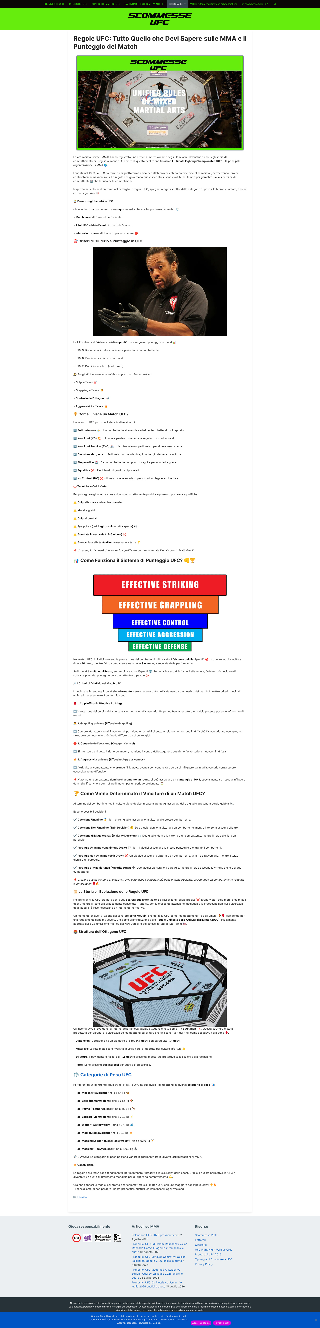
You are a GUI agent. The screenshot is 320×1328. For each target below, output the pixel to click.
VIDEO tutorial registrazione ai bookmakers (213, 4)
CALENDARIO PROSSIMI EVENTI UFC (144, 4)
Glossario (82, 1197)
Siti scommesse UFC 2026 (255, 4)
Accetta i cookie (201, 1322)
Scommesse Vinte (206, 1235)
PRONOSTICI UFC (78, 4)
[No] (316, 1320)
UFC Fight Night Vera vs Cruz (213, 1249)
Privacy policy (222, 1322)
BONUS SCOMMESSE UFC (106, 4)
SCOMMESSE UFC (54, 4)
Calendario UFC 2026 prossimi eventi (155, 1235)
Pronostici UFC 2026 (208, 1254)
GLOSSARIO (176, 4)
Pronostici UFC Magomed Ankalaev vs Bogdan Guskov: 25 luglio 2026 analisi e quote (157, 1273)
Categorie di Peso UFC (106, 1075)
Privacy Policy (204, 1264)
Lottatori (200, 1240)
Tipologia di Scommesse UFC (213, 1259)
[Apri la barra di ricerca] (274, 4)
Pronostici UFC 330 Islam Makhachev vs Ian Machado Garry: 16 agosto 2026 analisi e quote (159, 1248)
